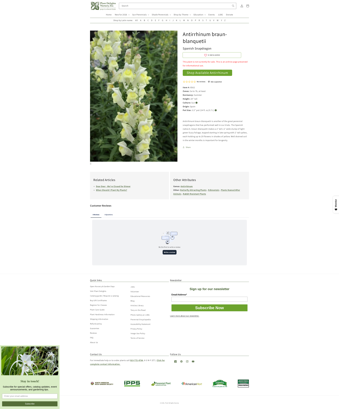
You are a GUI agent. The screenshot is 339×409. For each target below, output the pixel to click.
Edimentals (213, 190)
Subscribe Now (209, 308)
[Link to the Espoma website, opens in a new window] (220, 386)
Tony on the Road (138, 310)
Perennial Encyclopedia (141, 319)
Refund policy (96, 324)
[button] (122, 15)
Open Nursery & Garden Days (102, 286)
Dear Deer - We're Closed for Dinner (113, 186)
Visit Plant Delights (98, 291)
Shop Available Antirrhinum (207, 72)
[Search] (233, 6)
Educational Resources (140, 296)
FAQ (91, 337)
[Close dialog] (57, 347)
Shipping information (99, 319)
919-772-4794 (136, 360)
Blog (132, 301)
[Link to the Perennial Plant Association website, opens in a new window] (160, 385)
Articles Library (137, 305)
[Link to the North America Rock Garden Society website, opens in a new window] (101, 384)
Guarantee (94, 328)
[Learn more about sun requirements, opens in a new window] (197, 102)
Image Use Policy (138, 333)
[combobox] (177, 6)
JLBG (220, 14)
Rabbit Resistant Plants (194, 194)
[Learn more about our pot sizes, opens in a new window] (216, 110)
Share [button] (188, 147)
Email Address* (179, 295)
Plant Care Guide (97, 310)
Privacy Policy (136, 329)
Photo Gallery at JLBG (140, 315)
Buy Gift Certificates (98, 300)
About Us (94, 342)
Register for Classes (98, 305)
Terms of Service (137, 338)
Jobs (133, 287)
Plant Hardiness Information (102, 314)
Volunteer (135, 291)
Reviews (93, 333)
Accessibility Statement (141, 324)
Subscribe (30, 404)
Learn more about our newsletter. (184, 316)
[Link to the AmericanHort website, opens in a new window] (192, 384)
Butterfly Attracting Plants (193, 190)
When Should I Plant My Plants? (111, 190)
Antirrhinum (187, 186)
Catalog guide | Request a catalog (104, 296)
